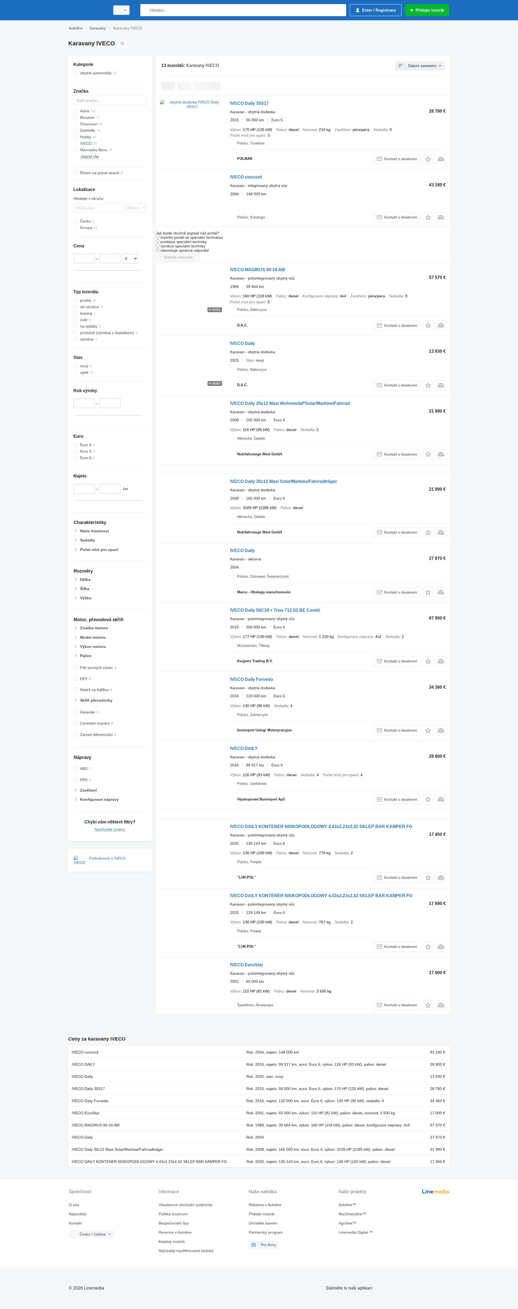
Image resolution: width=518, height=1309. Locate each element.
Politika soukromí (173, 1214)
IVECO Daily (242, 343)
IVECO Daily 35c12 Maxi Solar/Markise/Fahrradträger (283, 481)
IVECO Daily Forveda (251, 679)
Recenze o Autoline (175, 1232)
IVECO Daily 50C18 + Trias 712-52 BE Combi (275, 610)
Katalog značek (172, 1241)
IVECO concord (246, 177)
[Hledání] (145, 10)
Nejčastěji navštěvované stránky (186, 1251)
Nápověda (77, 1214)
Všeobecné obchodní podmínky (186, 1205)
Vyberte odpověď (178, 257)
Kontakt (75, 1223)
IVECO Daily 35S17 (249, 103)
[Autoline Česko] (88, 10)
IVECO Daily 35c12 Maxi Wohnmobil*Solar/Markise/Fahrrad (290, 403)
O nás (74, 1205)
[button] (428, 159)
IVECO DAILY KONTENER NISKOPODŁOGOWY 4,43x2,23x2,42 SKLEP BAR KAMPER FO (321, 826)
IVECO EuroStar (246, 965)
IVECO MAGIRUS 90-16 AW (257, 269)
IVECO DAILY (244, 748)
